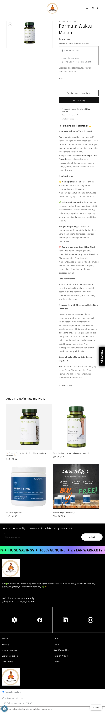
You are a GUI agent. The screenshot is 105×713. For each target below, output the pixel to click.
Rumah (5, 638)
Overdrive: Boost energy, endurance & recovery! (71, 453)
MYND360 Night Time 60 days (64, 513)
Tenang (5, 644)
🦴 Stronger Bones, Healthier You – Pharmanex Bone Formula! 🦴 (26, 454)
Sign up (92, 537)
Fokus (56, 644)
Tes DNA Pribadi (61, 655)
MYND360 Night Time (14, 513)
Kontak (57, 661)
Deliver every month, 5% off (19, 703)
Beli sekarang (79, 100)
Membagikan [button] (66, 385)
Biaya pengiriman (65, 43)
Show (102, 356)
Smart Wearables (61, 650)
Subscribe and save (13, 698)
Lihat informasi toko (70, 119)
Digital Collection (10, 655)
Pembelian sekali (12, 692)
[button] (5, 8)
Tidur (56, 638)
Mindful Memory (9, 650)
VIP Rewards (7, 661)
